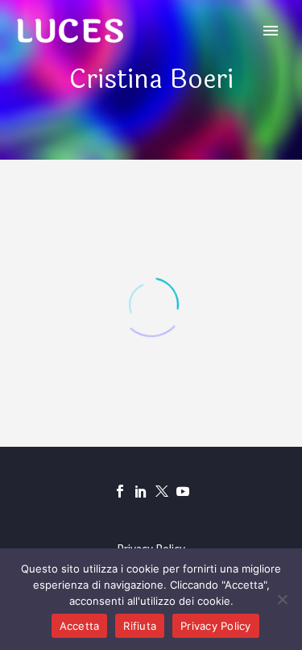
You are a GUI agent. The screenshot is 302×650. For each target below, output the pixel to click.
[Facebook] (120, 491)
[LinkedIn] (140, 491)
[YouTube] (182, 491)
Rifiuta (139, 625)
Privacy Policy (215, 625)
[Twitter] (161, 491)
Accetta (80, 625)
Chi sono (166, 54)
